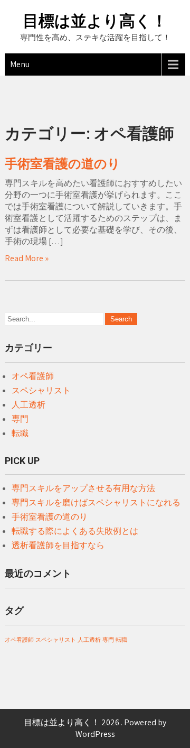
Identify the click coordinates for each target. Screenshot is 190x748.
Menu (20, 64)
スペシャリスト (41, 390)
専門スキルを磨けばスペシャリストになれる (96, 502)
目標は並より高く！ (95, 21)
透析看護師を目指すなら (58, 545)
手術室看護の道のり (62, 163)
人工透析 (28, 404)
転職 (20, 433)
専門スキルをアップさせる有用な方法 (83, 488)
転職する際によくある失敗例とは (75, 531)
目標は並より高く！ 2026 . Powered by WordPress (95, 728)
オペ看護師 (33, 376)
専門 (20, 418)
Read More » (27, 258)
